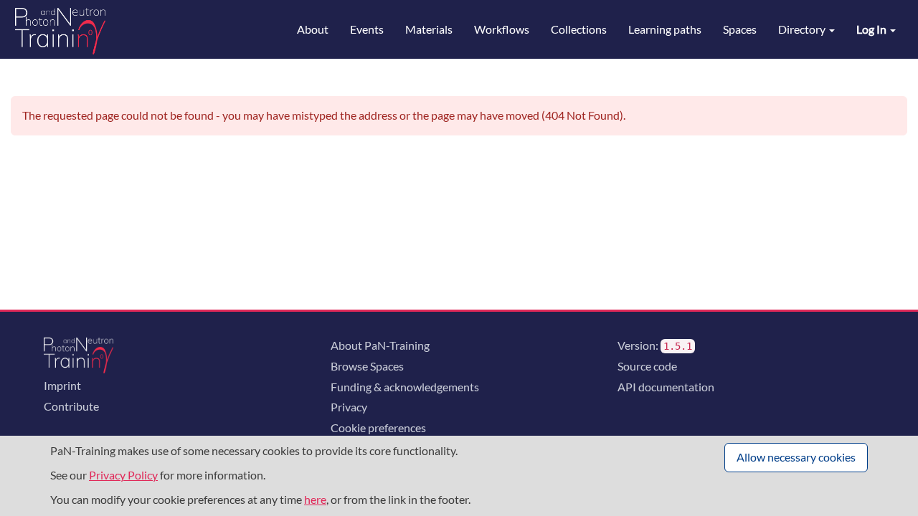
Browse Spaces (367, 366)
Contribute (71, 406)
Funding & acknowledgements (405, 386)
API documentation (665, 386)
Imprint (62, 385)
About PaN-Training (380, 345)
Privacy (349, 407)
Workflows (501, 29)
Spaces (740, 29)
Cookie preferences (378, 427)
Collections (579, 29)
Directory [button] (803, 29)
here (315, 499)
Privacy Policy (123, 475)
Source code (647, 366)
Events (367, 29)
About (312, 29)
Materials (429, 29)
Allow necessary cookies (796, 457)
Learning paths (664, 29)
